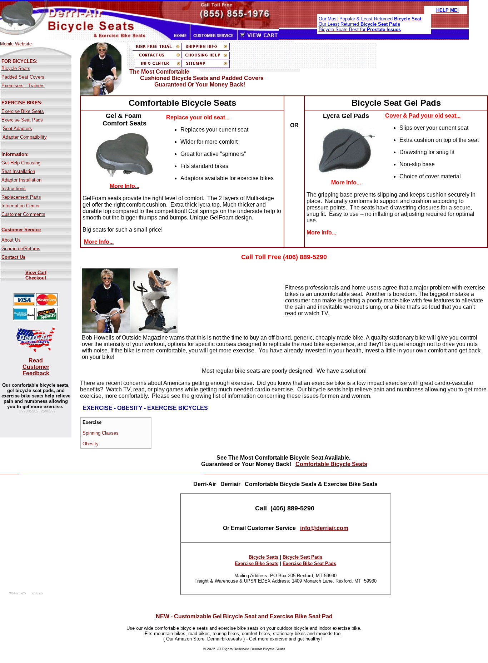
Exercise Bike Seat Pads (309, 563)
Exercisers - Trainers (23, 85)
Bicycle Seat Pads (302, 557)
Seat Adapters (17, 128)
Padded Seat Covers (22, 77)
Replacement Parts (21, 197)
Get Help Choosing (20, 162)
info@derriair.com (324, 528)
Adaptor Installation (21, 180)
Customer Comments (23, 214)
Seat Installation (18, 171)
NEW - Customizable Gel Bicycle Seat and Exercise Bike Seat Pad (244, 616)
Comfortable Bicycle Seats (331, 464)
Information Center (20, 205)
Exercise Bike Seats (22, 111)
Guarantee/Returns (20, 248)
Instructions (13, 188)
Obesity (91, 443)
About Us (11, 240)
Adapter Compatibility (25, 137)
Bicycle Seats (15, 68)
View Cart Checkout (35, 275)
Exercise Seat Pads (22, 120)
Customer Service (21, 229)
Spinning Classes (101, 433)
